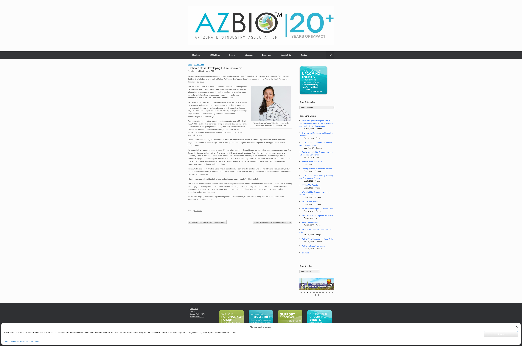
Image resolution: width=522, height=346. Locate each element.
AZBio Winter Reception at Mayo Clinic (317, 239)
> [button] (331, 285)
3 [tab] (307, 292)
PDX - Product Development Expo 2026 (317, 215)
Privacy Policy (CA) (197, 316)
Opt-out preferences (11, 341)
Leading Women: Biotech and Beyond (317, 168)
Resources (266, 55)
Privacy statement (26, 341)
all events (306, 252)
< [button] (303, 285)
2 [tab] (304, 292)
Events (232, 55)
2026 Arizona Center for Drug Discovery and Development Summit (316, 177)
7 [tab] (320, 292)
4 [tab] (310, 292)
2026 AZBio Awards (310, 185)
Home (190, 64)
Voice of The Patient (310, 201)
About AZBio (286, 55)
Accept (501, 334)
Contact (304, 55)
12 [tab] (315, 295)
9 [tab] (326, 292)
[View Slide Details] (316, 284)
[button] (516, 326)
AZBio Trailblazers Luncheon (313, 245)
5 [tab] (314, 292)
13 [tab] (318, 295)
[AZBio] (261, 25)
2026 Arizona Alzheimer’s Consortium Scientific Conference (315, 143)
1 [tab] (301, 292)
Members (196, 55)
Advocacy (249, 55)
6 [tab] (317, 292)
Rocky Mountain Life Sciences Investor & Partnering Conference (316, 153)
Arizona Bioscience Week (312, 161)
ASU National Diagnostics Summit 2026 (317, 208)
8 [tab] (323, 292)
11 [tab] (332, 292)
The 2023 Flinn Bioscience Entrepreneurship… (207, 222)
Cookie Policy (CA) (197, 314)
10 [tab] (329, 292)
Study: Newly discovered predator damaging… (272, 222)
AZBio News (215, 55)
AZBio (213, 71)
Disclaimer (194, 308)
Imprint (37, 341)
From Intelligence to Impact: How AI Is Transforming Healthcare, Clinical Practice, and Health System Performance (316, 123)
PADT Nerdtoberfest (310, 222)
